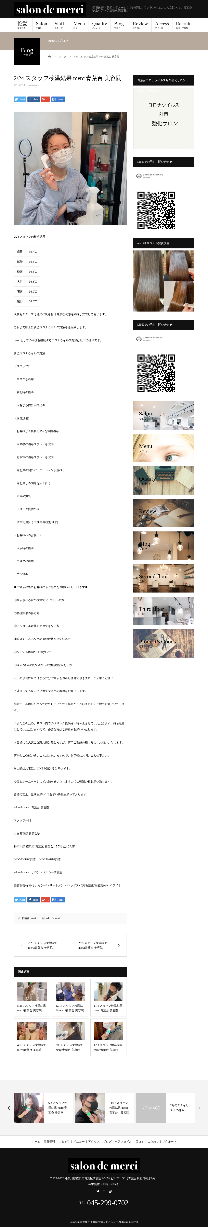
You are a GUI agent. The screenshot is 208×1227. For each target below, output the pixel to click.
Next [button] (199, 1108)
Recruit (183, 25)
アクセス (94, 1141)
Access (162, 25)
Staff (59, 25)
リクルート (169, 1141)
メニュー (79, 1141)
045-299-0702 (108, 1202)
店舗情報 (49, 1141)
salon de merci (34, 85)
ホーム (36, 1141)
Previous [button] (9, 1108)
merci (33, 918)
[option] (43, 1108)
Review (140, 25)
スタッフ (64, 1141)
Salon (41, 25)
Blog (119, 25)
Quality (99, 25)
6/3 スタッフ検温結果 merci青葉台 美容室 (57, 1107)
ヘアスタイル (123, 1141)
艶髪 (22, 25)
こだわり (153, 1141)
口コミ (139, 1141)
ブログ (107, 1141)
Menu (79, 25)
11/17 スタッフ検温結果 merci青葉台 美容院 (119, 1107)
